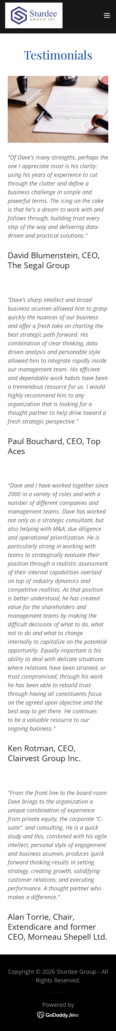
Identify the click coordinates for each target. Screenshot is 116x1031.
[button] (107, 15)
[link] (34, 15)
